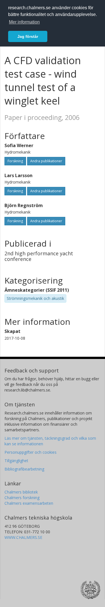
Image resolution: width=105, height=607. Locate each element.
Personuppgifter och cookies (30, 452)
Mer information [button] (24, 22)
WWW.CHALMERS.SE (23, 537)
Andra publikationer (46, 161)
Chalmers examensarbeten (28, 503)
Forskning (15, 161)
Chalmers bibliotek (21, 492)
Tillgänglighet (16, 460)
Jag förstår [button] (27, 36)
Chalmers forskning (21, 497)
